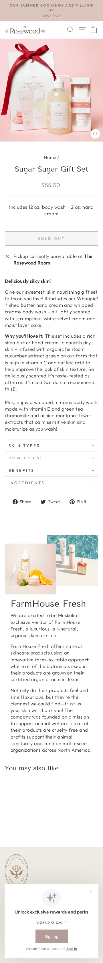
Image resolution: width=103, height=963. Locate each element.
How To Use (26, 457)
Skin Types (24, 445)
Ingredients (27, 482)
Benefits (21, 470)
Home (50, 157)
